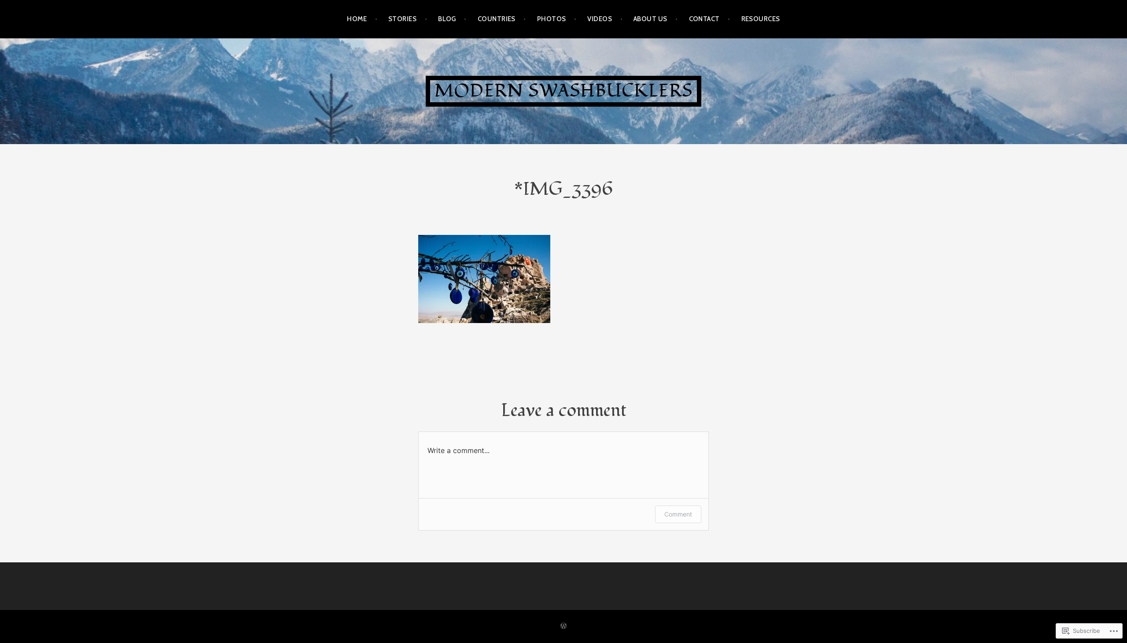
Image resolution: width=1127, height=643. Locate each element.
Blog (447, 19)
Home (357, 19)
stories (402, 19)
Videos (599, 19)
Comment (678, 514)
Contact (704, 19)
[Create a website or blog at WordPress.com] (563, 626)
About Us (650, 19)
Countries (497, 19)
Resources (760, 19)
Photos (551, 19)
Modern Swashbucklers (563, 91)
